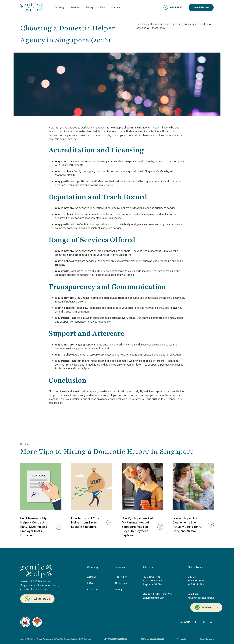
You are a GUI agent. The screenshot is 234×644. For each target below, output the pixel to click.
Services (75, 7)
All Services (121, 583)
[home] (31, 7)
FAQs (102, 7)
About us (91, 577)
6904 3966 (176, 7)
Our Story (59, 7)
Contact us (93, 589)
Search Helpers (201, 7)
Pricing (89, 7)
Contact (115, 7)
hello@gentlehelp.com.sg (201, 598)
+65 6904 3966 (196, 580)
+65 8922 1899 (196, 584)
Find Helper (121, 577)
